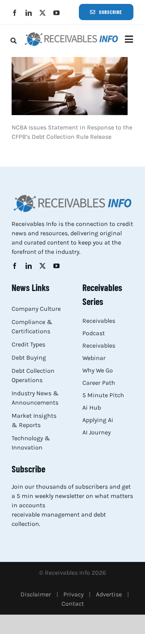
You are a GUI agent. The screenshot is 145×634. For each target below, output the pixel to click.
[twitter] (42, 13)
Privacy (73, 594)
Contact (72, 603)
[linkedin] (29, 13)
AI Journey (96, 432)
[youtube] (56, 13)
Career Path (98, 382)
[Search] (13, 40)
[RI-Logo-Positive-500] (71, 34)
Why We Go (97, 370)
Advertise (109, 594)
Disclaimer (35, 594)
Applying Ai (97, 420)
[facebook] (15, 13)
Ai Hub (91, 407)
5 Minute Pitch (103, 395)
